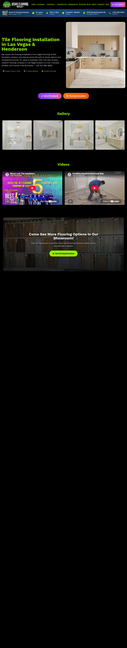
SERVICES (51, 4)
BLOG (89, 4)
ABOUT (94, 4)
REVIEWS (82, 4)
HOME (33, 4)
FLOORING (41, 4)
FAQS (107, 4)
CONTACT (101, 4)
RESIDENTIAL (62, 4)
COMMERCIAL (73, 4)
